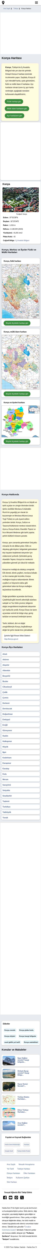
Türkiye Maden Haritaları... (23, 1098)
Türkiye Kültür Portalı (23, 1151)
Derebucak (7, 709)
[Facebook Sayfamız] (5, 1199)
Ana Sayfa (6, 8)
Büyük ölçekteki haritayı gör (17, 323)
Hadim (5, 736)
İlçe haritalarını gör (14, 116)
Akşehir (6, 665)
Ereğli (5, 725)
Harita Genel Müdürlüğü (12, 1144)
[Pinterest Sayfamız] (16, 1199)
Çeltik (5, 692)
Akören (6, 660)
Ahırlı (5, 654)
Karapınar (7, 763)
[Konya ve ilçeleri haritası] (20, 437)
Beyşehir (6, 676)
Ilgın (4, 752)
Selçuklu (6, 790)
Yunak (5, 818)
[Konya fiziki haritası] (20, 318)
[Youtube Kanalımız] (10, 1199)
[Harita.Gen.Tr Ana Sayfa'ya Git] (3, 3)
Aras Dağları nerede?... (22, 1124)
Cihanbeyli (7, 687)
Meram (5, 779)
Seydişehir (7, 796)
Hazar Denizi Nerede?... (23, 1085)
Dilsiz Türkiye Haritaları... (23, 1111)
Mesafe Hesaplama (26, 1164)
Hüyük (5, 747)
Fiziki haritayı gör (14, 102)
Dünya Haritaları (13, 1173)
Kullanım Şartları (22, 1178)
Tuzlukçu (6, 807)
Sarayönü (7, 785)
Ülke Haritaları (29, 1173)
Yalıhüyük (7, 812)
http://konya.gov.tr (11, 639)
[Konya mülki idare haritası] (20, 389)
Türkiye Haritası (23, 1169)
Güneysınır (7, 730)
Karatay (6, 769)
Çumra (5, 698)
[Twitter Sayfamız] (22, 1199)
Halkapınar (7, 741)
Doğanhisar (8, 714)
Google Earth (9, 1151)
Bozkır (5, 681)
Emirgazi (6, 720)
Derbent (6, 703)
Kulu (5, 774)
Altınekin (6, 670)
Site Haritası (12, 1182)
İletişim (10, 1178)
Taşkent (6, 801)
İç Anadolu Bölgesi (22, 240)
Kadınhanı (7, 758)
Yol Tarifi (10, 1169)
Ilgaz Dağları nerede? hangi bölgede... (23, 1060)
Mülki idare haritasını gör (17, 109)
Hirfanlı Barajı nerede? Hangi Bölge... (23, 1073)
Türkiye (15, 8)
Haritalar (26, 1144)
